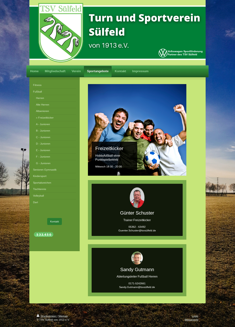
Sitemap (63, 316)
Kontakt (54, 221)
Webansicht (191, 319)
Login (195, 316)
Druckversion (48, 316)
